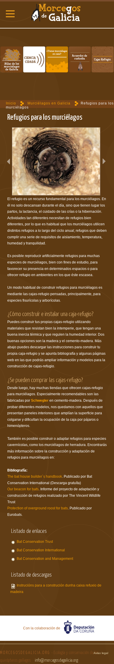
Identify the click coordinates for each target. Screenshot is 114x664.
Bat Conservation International (41, 550)
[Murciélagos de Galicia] (57, 13)
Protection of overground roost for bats (37, 508)
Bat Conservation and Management (45, 559)
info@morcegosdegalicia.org (56, 660)
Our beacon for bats (23, 489)
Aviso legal (101, 653)
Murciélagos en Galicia (48, 103)
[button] (10, 13)
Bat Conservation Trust (35, 542)
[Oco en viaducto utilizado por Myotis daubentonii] (56, 161)
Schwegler (40, 400)
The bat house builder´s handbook (34, 476)
